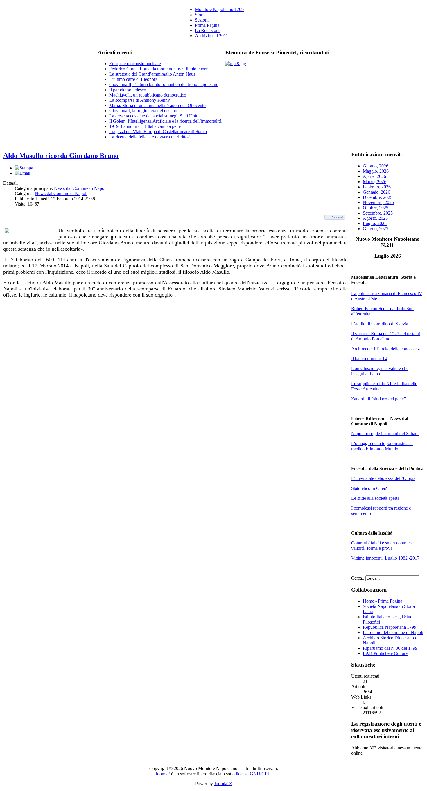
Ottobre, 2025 (375, 207)
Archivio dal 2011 (211, 35)
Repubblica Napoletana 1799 (389, 627)
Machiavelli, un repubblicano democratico (147, 94)
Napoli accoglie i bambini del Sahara (385, 433)
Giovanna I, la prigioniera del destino (143, 110)
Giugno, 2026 (375, 165)
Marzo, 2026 (374, 181)
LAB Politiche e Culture (385, 653)
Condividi (337, 217)
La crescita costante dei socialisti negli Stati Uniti (153, 115)
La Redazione (207, 30)
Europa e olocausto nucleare (135, 63)
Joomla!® (223, 783)
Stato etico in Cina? (369, 488)
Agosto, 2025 (375, 218)
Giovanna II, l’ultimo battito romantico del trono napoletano (163, 84)
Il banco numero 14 (369, 358)
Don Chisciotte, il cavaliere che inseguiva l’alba (379, 371)
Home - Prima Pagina (382, 601)
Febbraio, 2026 (377, 186)
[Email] (22, 173)
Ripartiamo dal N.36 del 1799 (390, 648)
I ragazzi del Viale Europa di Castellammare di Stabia (158, 131)
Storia (200, 14)
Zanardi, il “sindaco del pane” (378, 398)
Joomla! (162, 773)
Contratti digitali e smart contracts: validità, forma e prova (382, 545)
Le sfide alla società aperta (375, 498)
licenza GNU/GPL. (254, 773)
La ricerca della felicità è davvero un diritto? (149, 136)
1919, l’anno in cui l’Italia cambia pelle (145, 126)
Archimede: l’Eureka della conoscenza (386, 348)
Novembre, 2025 (378, 202)
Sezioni (202, 19)
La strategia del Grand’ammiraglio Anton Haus (152, 74)
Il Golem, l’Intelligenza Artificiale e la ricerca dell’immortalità (165, 121)
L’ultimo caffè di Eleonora (133, 79)
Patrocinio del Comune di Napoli (393, 632)
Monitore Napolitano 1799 (219, 9)
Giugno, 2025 (375, 228)
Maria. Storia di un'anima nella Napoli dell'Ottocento (157, 105)
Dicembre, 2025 (377, 197)
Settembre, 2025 (378, 212)
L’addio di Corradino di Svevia (379, 323)
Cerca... (358, 578)
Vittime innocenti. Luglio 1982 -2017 (385, 558)
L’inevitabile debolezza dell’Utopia (383, 478)
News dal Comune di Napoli (80, 188)
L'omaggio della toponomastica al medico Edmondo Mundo (382, 446)
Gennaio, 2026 (376, 192)
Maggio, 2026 (376, 171)
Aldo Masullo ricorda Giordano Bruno (61, 155)
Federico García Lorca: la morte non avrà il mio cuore (158, 68)
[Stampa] (24, 167)
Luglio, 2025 (375, 223)
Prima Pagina (207, 25)
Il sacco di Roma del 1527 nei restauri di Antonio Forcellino (385, 336)
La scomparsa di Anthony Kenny (139, 100)
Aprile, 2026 (374, 176)
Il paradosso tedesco (127, 89)
